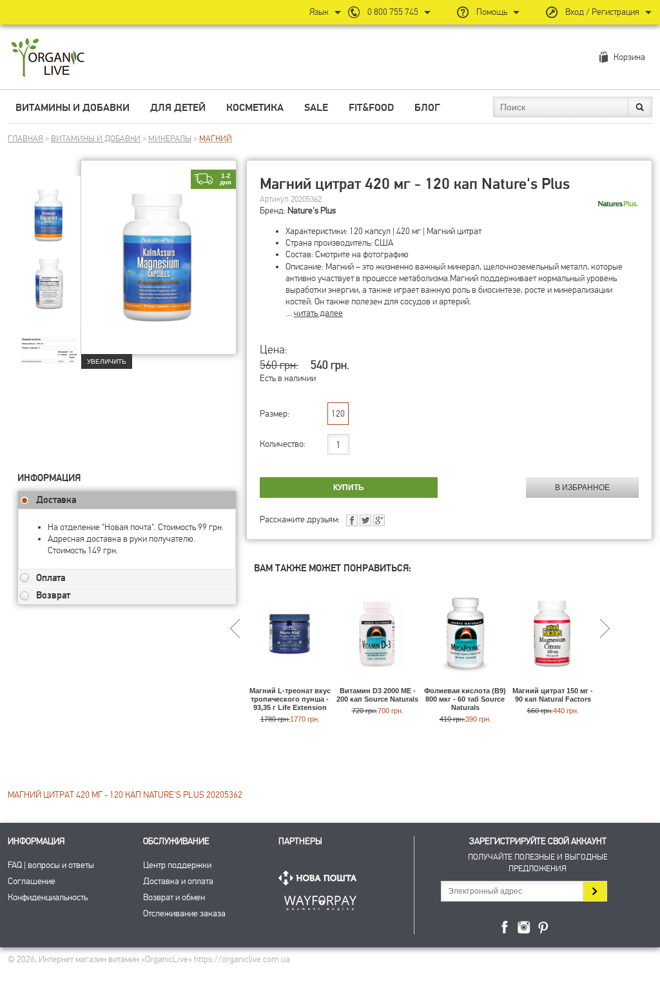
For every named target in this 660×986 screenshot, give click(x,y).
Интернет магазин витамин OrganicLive (48, 58)
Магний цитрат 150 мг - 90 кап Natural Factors (552, 695)
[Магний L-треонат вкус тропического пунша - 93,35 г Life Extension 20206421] (290, 680)
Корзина (629, 57)
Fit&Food (371, 107)
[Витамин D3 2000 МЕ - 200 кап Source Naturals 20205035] (377, 680)
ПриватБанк (320, 900)
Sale (316, 107)
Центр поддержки (177, 865)
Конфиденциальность (48, 897)
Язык (319, 11)
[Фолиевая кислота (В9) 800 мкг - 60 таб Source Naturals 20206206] (465, 680)
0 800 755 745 (392, 11)
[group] (49, 207)
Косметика (255, 107)
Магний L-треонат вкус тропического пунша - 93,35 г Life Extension (290, 699)
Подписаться (595, 891)
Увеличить (106, 361)
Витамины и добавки (72, 107)
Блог (427, 107)
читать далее (318, 313)
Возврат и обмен (174, 897)
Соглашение (31, 881)
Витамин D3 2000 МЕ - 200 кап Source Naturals (377, 695)
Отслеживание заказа (184, 913)
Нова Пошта (320, 878)
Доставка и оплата (178, 881)
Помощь (491, 11)
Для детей (178, 107)
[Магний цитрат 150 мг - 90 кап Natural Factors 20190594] (552, 680)
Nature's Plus (311, 210)
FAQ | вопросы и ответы (51, 865)
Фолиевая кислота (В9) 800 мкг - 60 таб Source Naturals (465, 699)
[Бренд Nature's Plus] (617, 203)
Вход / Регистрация (602, 11)
